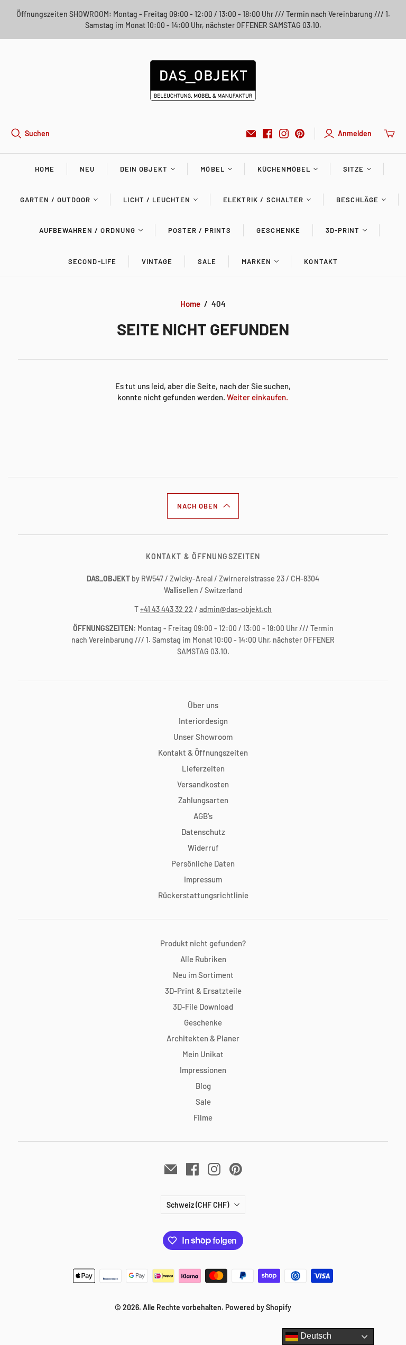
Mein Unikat (203, 1054)
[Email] (251, 133)
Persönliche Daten (203, 863)
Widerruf (203, 847)
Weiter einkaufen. (257, 397)
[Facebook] (267, 133)
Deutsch (314, 1335)
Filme (203, 1117)
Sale (207, 261)
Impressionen (203, 1070)
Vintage (157, 261)
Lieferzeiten (203, 768)
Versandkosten (203, 784)
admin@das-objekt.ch (235, 609)
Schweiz (198, 1204)
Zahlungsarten (203, 800)
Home (44, 169)
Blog (203, 1085)
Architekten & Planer (203, 1038)
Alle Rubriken (203, 959)
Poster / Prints (200, 230)
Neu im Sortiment (203, 975)
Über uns (203, 705)
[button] (203, 506)
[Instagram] (284, 133)
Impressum (203, 879)
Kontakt (320, 261)
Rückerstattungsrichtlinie (203, 895)
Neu (87, 169)
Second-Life (92, 261)
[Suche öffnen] (16, 133)
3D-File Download (203, 1006)
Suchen (37, 133)
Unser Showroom (203, 736)
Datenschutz (203, 831)
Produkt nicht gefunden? (203, 943)
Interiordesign (203, 721)
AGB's (203, 816)
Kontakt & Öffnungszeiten (203, 752)
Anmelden (355, 133)
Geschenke (278, 230)
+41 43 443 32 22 (166, 609)
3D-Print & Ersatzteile (203, 990)
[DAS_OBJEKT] (203, 80)
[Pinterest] (299, 133)
